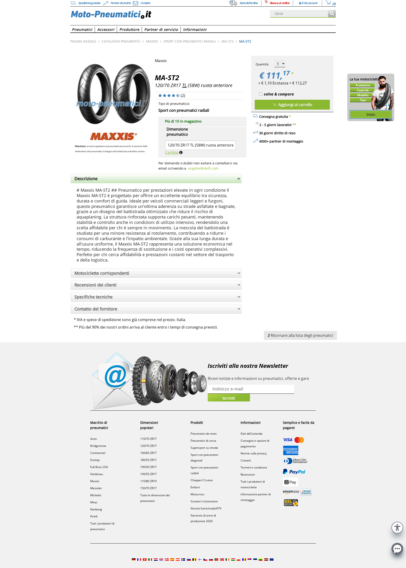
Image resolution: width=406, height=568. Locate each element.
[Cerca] (332, 14)
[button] (397, 527)
